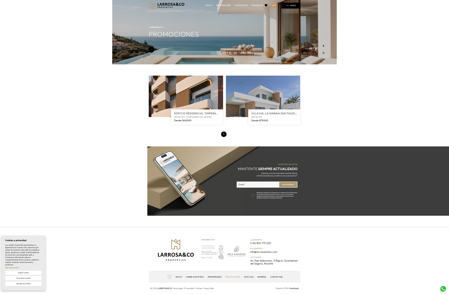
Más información (12, 267)
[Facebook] (169, 276)
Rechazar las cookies (23, 284)
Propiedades (223, 5)
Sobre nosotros (195, 277)
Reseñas (262, 277)
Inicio (209, 5)
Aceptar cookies (23, 273)
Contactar (241, 5)
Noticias (249, 277)
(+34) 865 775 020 (260, 243)
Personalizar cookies (23, 278)
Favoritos (258, 5)
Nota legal (178, 288)
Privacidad (189, 288)
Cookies (198, 288)
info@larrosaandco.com (263, 252)
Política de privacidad (282, 194)
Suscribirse (288, 184)
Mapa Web (209, 288)
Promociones (233, 277)
